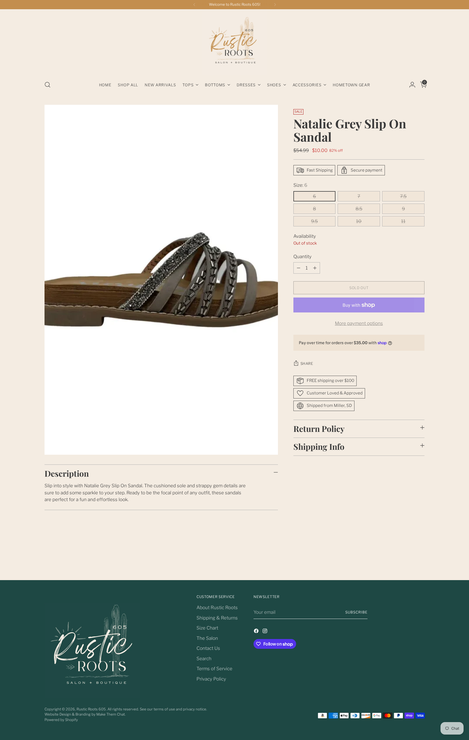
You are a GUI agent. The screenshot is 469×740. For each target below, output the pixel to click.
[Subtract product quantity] (298, 268)
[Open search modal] (47, 84)
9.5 (314, 221)
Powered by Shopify (61, 719)
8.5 (359, 208)
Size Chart (207, 628)
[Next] (275, 4)
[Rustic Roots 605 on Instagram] (265, 632)
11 (403, 221)
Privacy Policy (211, 679)
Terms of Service (214, 668)
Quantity (302, 256)
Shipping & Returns (217, 618)
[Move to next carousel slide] (419, 561)
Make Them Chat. (111, 714)
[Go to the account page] (410, 84)
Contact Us (208, 648)
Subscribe (356, 612)
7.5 (403, 196)
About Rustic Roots (217, 607)
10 (359, 221)
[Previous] (194, 4)
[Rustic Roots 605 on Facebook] (256, 632)
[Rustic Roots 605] (234, 42)
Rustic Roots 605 (91, 709)
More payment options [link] (359, 323)
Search (204, 658)
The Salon (207, 638)
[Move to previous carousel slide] (407, 561)
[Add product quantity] (315, 268)
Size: (300, 185)
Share (306, 363)
